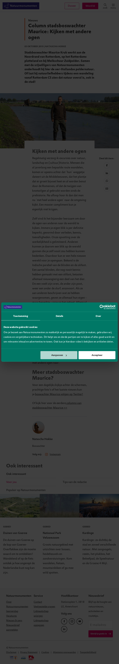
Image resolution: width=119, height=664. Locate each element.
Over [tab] (98, 316)
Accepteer (97, 355)
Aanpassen (57, 355)
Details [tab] (59, 316)
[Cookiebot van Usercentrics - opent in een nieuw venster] (101, 307)
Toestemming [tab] (20, 316)
